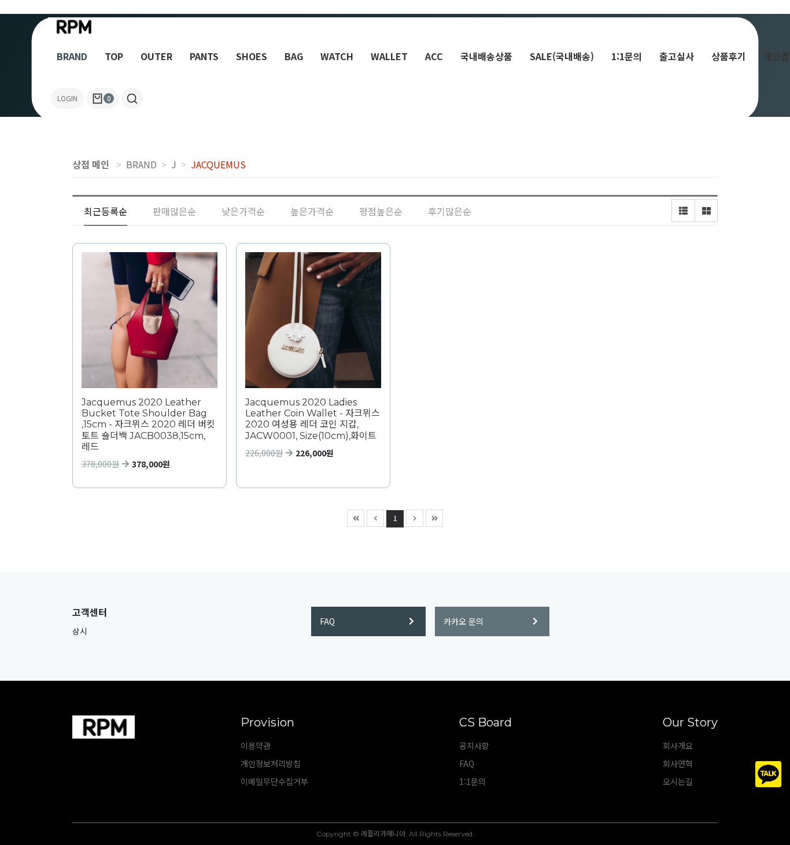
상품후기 (728, 56)
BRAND (72, 56)
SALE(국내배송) (562, 56)
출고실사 (676, 56)
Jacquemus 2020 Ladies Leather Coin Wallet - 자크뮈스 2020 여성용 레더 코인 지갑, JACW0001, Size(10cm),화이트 (312, 419)
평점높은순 (381, 211)
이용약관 (256, 745)
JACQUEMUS (218, 164)
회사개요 (678, 745)
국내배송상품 (486, 56)
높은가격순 (312, 211)
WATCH (336, 56)
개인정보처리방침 (271, 763)
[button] (132, 98)
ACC (434, 56)
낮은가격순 (243, 211)
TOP (114, 56)
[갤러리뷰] (706, 210)
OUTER (156, 56)
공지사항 (474, 745)
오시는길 (678, 781)
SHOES (251, 56)
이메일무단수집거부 (274, 781)
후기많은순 (449, 211)
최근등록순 (105, 211)
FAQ (327, 621)
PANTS (204, 56)
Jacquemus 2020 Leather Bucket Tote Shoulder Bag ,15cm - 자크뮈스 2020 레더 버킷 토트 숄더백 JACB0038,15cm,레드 (148, 424)
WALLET (389, 56)
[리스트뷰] (683, 210)
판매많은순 (174, 211)
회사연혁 (678, 763)
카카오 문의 (463, 621)
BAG (294, 56)
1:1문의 (626, 56)
